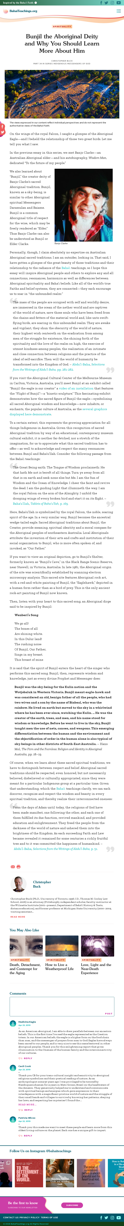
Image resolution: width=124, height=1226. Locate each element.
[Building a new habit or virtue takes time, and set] (61, 1173)
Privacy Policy (30, 1217)
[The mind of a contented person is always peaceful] (92, 1173)
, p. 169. (49, 503)
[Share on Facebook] (2, 127)
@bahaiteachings (58, 1151)
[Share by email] (13, 866)
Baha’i (66, 268)
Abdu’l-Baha (81, 364)
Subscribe (72, 1205)
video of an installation (76, 388)
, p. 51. (65, 849)
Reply (28, 1058)
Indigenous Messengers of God (71, 63)
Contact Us (11, 1217)
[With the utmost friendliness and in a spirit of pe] (29, 1173)
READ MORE (17, 917)
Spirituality (62, 26)
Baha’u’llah (21, 503)
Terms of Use (49, 1217)
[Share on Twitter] (2, 132)
